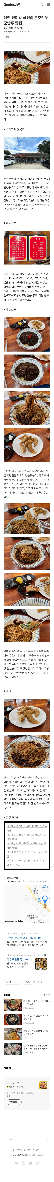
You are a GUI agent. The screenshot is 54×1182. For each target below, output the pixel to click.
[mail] (37, 1163)
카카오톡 (30, 1149)
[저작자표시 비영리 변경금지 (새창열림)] (38, 982)
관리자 (38, 1149)
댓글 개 (7, 1068)
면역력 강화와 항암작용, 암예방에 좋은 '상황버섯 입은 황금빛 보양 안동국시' (18, 965)
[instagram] (23, 1163)
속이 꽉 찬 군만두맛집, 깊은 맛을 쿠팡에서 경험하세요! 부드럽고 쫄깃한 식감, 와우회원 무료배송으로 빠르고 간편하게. (27, 943)
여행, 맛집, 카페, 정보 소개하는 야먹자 (21, 1094)
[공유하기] (14, 982)
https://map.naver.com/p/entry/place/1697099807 (24, 955)
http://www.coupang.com (19, 933)
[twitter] (16, 1163)
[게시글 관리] (17, 982)
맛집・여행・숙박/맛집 (13, 28)
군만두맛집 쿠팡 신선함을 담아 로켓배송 (26, 938)
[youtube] (30, 1163)
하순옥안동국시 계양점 (17, 959)
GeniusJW (12, 4)
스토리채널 (20, 1149)
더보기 (47, 995)
